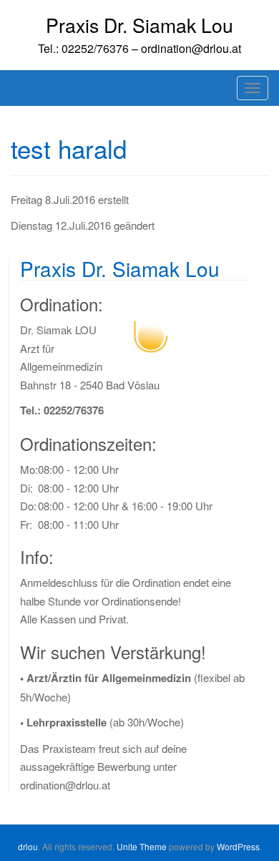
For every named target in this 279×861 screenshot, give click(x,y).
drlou (28, 846)
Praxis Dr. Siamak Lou (139, 25)
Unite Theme (142, 846)
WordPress (238, 846)
